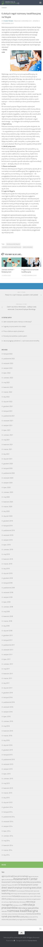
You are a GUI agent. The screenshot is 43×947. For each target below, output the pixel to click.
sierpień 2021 (7, 425)
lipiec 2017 (6, 659)
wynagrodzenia (22, 919)
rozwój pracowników (33, 913)
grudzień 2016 (8, 692)
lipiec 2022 (6, 373)
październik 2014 (9, 817)
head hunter (36, 891)
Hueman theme (32, 941)
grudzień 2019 (8, 521)
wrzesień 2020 (8, 478)
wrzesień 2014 (8, 821)
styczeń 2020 (7, 516)
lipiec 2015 (6, 774)
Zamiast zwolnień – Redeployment (8, 270)
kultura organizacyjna (29, 893)
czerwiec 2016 (8, 721)
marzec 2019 (7, 564)
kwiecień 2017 (8, 673)
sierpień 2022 (7, 368)
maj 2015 (6, 783)
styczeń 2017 (7, 688)
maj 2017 (6, 669)
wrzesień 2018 (8, 592)
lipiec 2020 (6, 487)
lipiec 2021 (6, 430)
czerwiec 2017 (8, 664)
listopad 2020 (7, 468)
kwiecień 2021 (8, 444)
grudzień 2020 (8, 463)
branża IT (5, 885)
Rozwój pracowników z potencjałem (15, 336)
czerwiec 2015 (8, 778)
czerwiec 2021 (8, 435)
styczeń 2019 (7, 573)
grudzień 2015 (8, 750)
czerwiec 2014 (8, 836)
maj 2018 (6, 611)
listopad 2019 (7, 525)
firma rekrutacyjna (20, 891)
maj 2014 (6, 840)
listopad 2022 (7, 354)
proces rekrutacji (27, 899)
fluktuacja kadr (29, 891)
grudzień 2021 (8, 406)
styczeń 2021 (7, 459)
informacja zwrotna (17, 893)
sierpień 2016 (7, 712)
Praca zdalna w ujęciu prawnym (13, 331)
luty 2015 (6, 797)
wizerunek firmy (33, 917)
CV (19, 884)
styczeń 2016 (7, 745)
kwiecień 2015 (8, 788)
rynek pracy (24, 916)
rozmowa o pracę (6, 914)
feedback (12, 890)
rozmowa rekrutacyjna (19, 914)
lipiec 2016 (6, 716)
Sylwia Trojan (8, 21)
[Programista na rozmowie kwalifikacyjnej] (31, 262)
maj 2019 (6, 554)
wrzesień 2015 (8, 764)
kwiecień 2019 (8, 559)
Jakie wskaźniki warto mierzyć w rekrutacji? (17, 321)
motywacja (16, 896)
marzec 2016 (7, 735)
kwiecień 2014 (8, 845)
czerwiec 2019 (8, 549)
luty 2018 (6, 626)
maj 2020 (6, 497)
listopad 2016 (7, 697)
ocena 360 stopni (35, 896)
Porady (4, 8)
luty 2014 (6, 855)
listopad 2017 (7, 640)
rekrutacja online (17, 905)
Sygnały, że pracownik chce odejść (14, 326)
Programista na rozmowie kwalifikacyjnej (30, 270)
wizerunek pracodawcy (9, 919)
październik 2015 (9, 759)
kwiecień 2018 (8, 616)
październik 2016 (9, 702)
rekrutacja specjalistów (28, 908)
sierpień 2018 (7, 597)
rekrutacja (22, 902)
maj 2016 (6, 726)
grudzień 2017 (8, 635)
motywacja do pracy (24, 896)
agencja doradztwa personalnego (15, 876)
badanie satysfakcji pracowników (28, 882)
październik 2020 (9, 473)
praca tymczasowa (17, 899)
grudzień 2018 (8, 578)
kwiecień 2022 (8, 387)
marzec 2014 (7, 850)
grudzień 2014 (8, 807)
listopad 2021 (7, 411)
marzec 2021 (7, 449)
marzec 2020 (7, 506)
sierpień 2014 (7, 826)
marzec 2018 (7, 621)
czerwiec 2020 (8, 492)
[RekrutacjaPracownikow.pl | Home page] (13, 2)
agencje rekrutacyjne (7, 879)
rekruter (4, 911)
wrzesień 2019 (8, 535)
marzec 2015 (7, 793)
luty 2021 (6, 454)
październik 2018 (9, 587)
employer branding (22, 887)
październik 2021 (9, 416)
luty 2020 (6, 511)
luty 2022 (6, 397)
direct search (8, 887)
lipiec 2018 (6, 602)
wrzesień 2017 (8, 650)
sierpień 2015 (7, 769)
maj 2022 (6, 382)
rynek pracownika (11, 916)
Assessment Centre (9, 882)
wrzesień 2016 (8, 707)
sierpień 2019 (7, 540)
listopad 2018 (7, 583)
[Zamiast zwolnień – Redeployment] (11, 262)
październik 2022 (9, 358)
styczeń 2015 (7, 802)
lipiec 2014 (6, 831)
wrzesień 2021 (8, 420)
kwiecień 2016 (8, 731)
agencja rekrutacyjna (33, 876)
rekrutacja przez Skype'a (13, 244)
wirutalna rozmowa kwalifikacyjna (11, 247)
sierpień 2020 (7, 482)
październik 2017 (9, 645)
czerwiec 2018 (8, 607)
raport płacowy (14, 902)
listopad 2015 (7, 755)
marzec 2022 (7, 392)
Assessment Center (25, 879)
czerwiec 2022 (8, 377)
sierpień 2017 (7, 654)
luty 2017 (6, 683)
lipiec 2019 (6, 545)
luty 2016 (6, 740)
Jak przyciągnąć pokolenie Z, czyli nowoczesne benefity (21, 341)
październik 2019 (9, 530)
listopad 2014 (7, 812)
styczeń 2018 (7, 630)
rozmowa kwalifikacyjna (22, 910)
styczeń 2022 (7, 401)
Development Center (29, 884)
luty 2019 (6, 568)
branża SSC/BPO (12, 885)
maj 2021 (6, 440)
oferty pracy (7, 898)
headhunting (6, 893)
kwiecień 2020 (8, 502)
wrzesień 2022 (8, 363)
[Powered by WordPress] (14, 940)
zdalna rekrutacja (27, 247)
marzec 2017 (7, 678)
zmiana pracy (32, 919)
